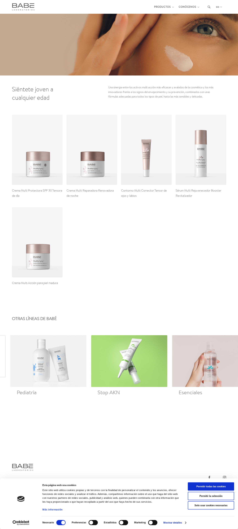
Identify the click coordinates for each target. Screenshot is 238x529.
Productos (162, 7)
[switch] (93, 522)
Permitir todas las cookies (211, 486)
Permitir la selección (210, 496)
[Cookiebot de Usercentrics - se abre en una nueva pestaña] (21, 522)
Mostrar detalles (172, 522)
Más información (52, 509)
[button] (224, 366)
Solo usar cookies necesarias (210, 505)
